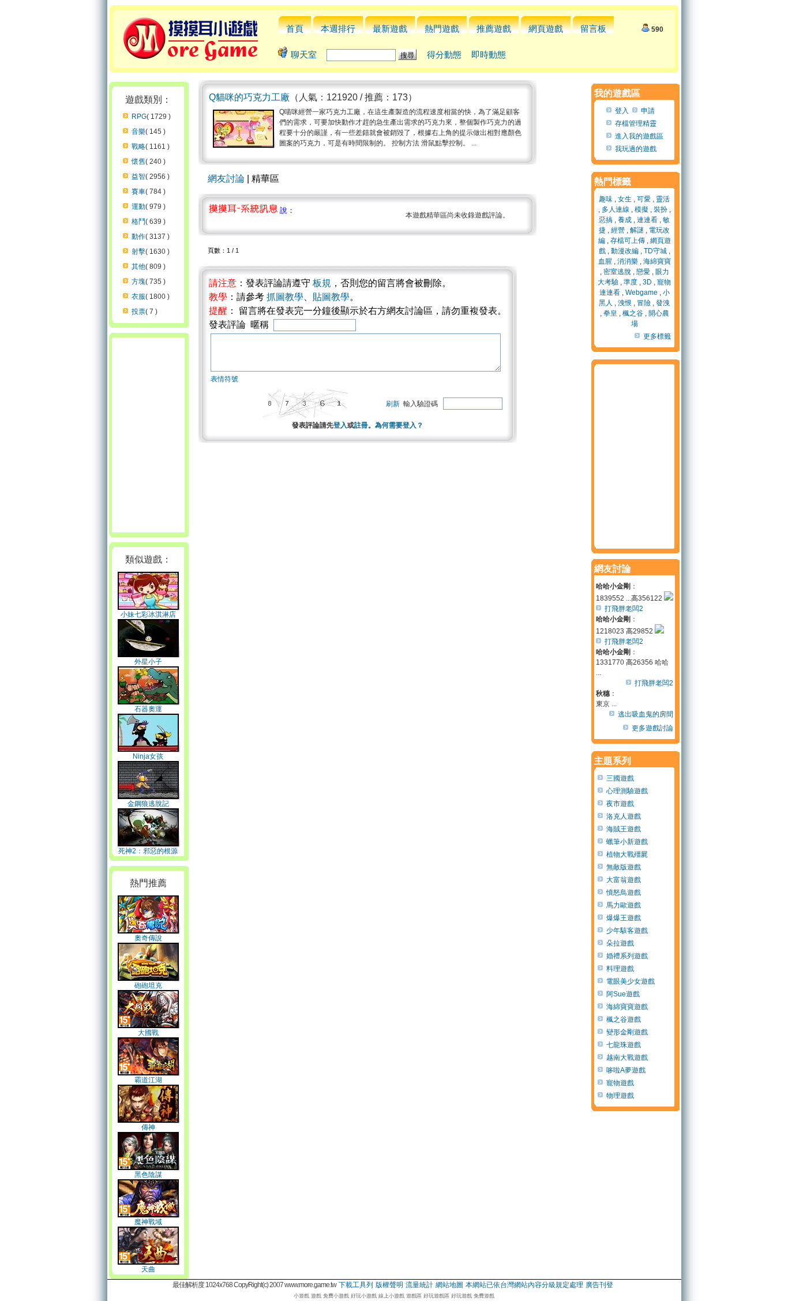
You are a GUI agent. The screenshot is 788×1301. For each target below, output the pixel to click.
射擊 (138, 252)
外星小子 (148, 662)
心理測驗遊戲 (627, 791)
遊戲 (316, 1296)
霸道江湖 (148, 1080)
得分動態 (444, 54)
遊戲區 (414, 1296)
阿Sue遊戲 (623, 994)
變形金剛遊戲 (627, 1032)
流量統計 (419, 1285)
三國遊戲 (620, 778)
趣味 (606, 199)
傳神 (148, 1127)
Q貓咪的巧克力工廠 (249, 97)
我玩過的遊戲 (635, 149)
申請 (648, 111)
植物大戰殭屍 (627, 854)
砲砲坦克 (148, 985)
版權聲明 (389, 1285)
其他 (138, 267)
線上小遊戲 (391, 1296)
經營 (618, 230)
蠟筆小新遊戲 (627, 842)
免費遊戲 (484, 1296)
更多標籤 (657, 336)
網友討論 (226, 178)
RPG (139, 117)
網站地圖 (449, 1285)
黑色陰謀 (148, 1175)
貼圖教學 (331, 297)
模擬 (641, 209)
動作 (138, 237)
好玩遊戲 (461, 1296)
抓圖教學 (285, 297)
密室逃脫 (617, 272)
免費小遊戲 (336, 1296)
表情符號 (224, 379)
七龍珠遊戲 (623, 1045)
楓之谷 (632, 313)
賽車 (138, 192)
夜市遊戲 (620, 804)
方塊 (138, 282)
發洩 (663, 303)
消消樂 (627, 261)
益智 (138, 177)
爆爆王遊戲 (623, 918)
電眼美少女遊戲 (630, 981)
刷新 (393, 404)
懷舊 (138, 162)
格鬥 (138, 222)
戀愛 (643, 272)
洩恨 (625, 303)
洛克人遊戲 (623, 816)
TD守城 (655, 251)
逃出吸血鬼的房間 (645, 714)
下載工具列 (356, 1285)
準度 (630, 282)
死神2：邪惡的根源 (148, 851)
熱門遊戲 (442, 28)
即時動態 (488, 54)
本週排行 (338, 28)
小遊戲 (301, 1296)
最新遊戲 (390, 28)
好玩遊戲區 (436, 1296)
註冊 (361, 425)
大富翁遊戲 (623, 880)
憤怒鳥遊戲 (623, 892)
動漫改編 (625, 251)
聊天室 (304, 54)
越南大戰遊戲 (627, 1057)
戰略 (138, 147)
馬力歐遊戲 (623, 905)
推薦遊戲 (493, 28)
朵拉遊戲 (620, 943)
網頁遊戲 (545, 28)
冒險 (644, 303)
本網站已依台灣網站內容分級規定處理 (524, 1285)
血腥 (605, 261)
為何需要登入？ (399, 425)
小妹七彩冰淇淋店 (148, 614)
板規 (322, 283)
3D (647, 282)
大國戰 (148, 1033)
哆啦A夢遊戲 (626, 1070)
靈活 (663, 199)
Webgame (641, 292)
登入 (340, 425)
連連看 (647, 220)
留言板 (593, 28)
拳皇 (610, 313)
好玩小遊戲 (364, 1296)
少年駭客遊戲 (627, 931)
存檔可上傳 (627, 241)
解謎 (637, 230)
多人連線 (615, 209)
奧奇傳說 (148, 938)
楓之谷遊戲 (623, 1019)
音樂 (138, 132)
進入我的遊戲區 (639, 136)
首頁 (294, 28)
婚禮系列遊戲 (627, 956)
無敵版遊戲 (623, 867)
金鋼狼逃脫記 (148, 804)
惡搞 (606, 220)
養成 (625, 220)
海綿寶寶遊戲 (627, 1007)
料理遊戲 (620, 969)
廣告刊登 (599, 1285)
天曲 (148, 1269)
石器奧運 (148, 709)
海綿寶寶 (657, 261)
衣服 (138, 297)
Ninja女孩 (148, 756)
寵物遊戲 (620, 1083)
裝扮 (660, 209)
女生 (625, 199)
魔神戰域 (148, 1222)
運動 (138, 207)
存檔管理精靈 (635, 123)
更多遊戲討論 (652, 728)
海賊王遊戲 (623, 829)
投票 (138, 312)
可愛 (644, 199)
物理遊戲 (620, 1096)
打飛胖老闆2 (624, 609)
